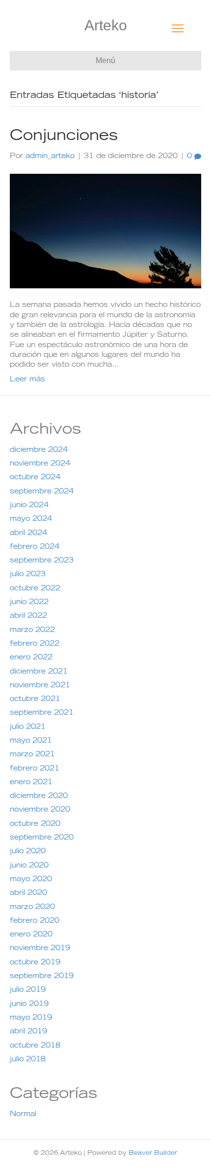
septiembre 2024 (42, 492)
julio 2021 (28, 727)
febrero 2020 (34, 921)
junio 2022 (29, 602)
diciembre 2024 (39, 450)
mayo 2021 (31, 741)
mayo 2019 (31, 1018)
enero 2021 (31, 782)
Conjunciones (64, 136)
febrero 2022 (34, 644)
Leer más (27, 379)
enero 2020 (31, 935)
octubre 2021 (35, 699)
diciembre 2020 (39, 796)
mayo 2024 (31, 519)
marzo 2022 (32, 630)
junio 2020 (29, 866)
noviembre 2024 (40, 464)
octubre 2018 (35, 1046)
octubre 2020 (35, 824)
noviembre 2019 (40, 948)
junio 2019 (29, 1004)
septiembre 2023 (42, 561)
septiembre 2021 (42, 713)
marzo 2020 (32, 907)
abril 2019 (28, 1031)
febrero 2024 (34, 547)
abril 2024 (28, 533)
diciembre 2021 (39, 672)
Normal (23, 1114)
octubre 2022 (35, 588)
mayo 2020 (31, 879)
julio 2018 (28, 1059)
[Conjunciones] (105, 231)
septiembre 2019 (42, 976)
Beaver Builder (153, 1153)
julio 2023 (28, 574)
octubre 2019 (35, 962)
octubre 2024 (35, 477)
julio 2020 (28, 851)
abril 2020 (28, 893)
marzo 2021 (32, 754)
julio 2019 (28, 990)
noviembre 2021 (40, 685)
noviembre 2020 (40, 810)
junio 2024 (29, 505)
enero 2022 (31, 657)
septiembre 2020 (42, 838)
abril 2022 (28, 616)
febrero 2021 (34, 769)
